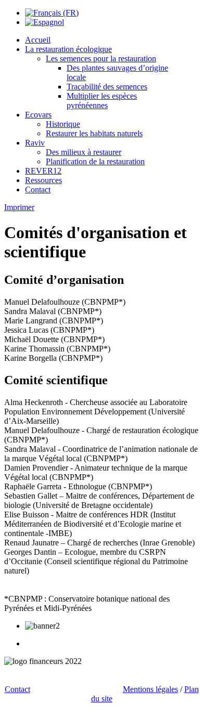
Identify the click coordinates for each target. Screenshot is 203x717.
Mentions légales (150, 689)
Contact (17, 689)
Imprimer (19, 207)
